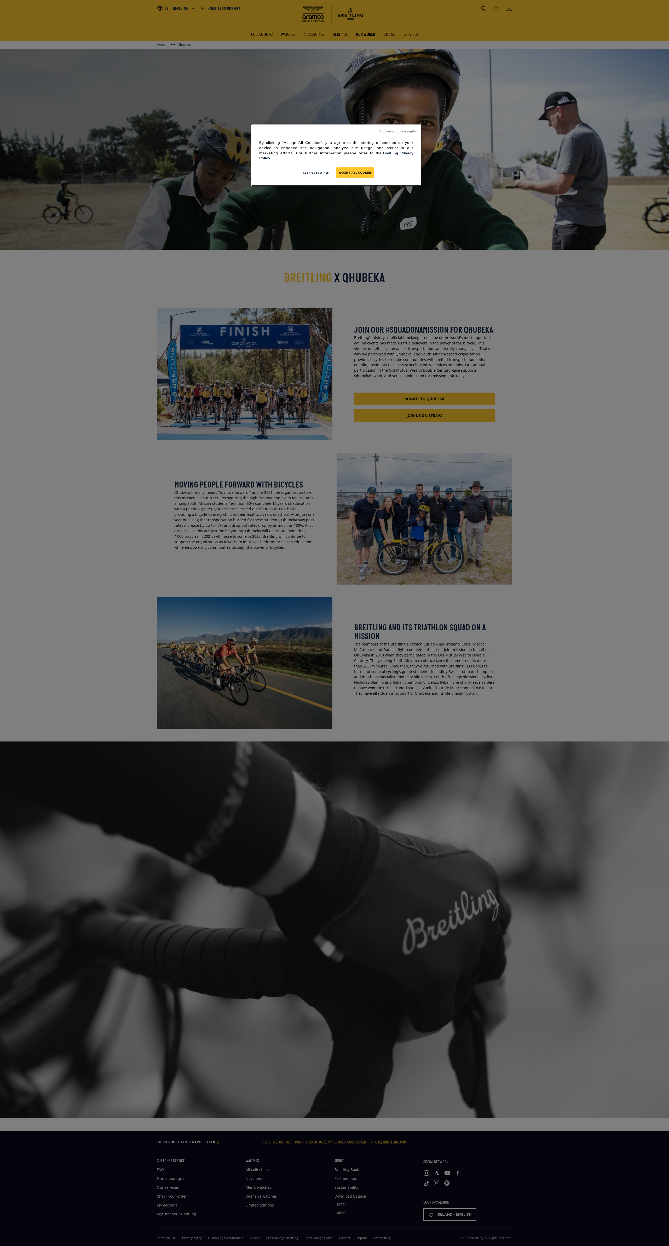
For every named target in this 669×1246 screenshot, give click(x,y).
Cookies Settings (316, 172)
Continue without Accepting (398, 131)
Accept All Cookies (355, 172)
